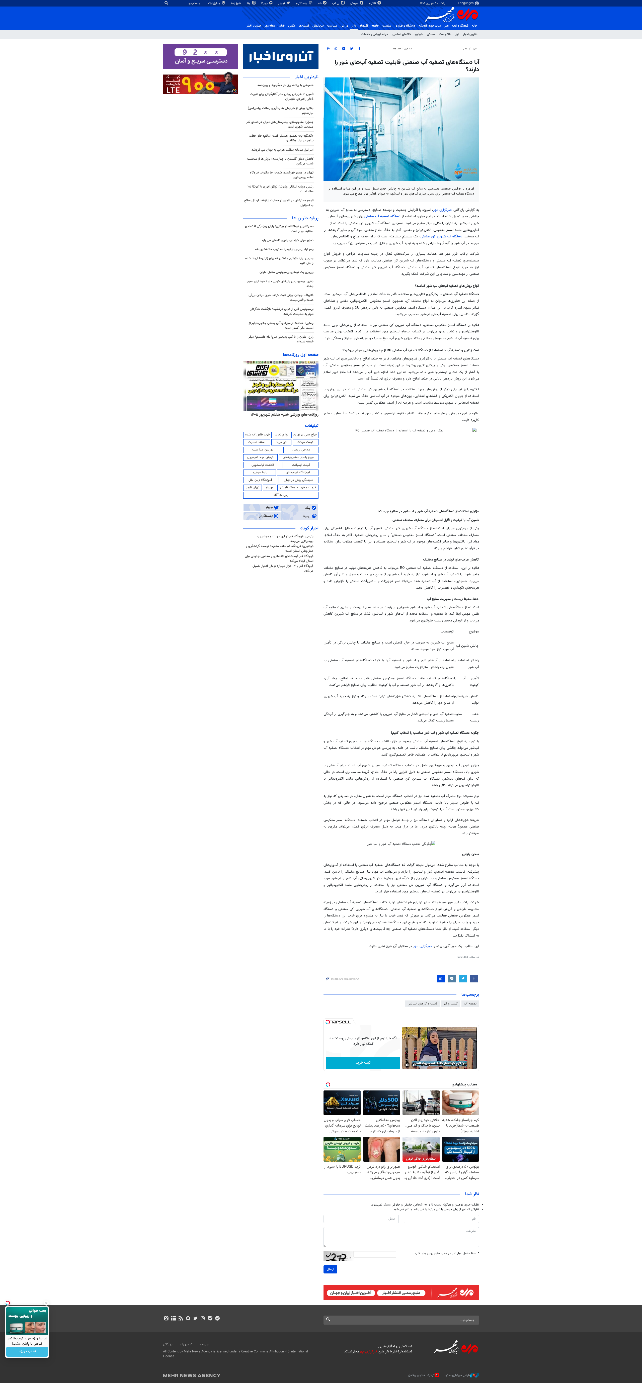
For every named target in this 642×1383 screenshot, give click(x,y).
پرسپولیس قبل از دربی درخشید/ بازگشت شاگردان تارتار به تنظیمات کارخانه (281, 311)
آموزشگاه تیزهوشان (298, 472)
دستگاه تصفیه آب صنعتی (383, 216)
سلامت (386, 25)
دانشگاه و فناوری (405, 25)
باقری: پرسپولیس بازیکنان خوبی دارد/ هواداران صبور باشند (280, 284)
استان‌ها (304, 25)
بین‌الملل (318, 25)
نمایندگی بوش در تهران (298, 480)
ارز (457, 34)
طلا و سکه (445, 34)
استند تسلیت (256, 442)
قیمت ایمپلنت (301, 465)
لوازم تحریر (281, 434)
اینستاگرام (302, 3)
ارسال (330, 1269)
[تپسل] (327, 1022)
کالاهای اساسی (401, 34)
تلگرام (373, 3)
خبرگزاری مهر (442, 210)
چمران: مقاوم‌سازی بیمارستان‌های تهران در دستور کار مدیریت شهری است (280, 124)
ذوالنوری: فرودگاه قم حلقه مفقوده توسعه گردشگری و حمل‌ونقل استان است (279, 549)
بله (320, 3)
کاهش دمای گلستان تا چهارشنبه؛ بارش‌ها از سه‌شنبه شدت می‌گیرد (280, 161)
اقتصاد (364, 25)
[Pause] (407, 1065)
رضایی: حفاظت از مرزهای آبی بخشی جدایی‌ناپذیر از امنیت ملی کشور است (281, 325)
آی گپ (336, 3)
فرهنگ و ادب (460, 25)
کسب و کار (451, 1003)
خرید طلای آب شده (257, 434)
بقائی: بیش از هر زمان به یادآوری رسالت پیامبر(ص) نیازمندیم (280, 111)
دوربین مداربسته (263, 449)
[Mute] (414, 1065)
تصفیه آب (470, 1003)
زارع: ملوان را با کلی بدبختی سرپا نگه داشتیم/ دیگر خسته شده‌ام (281, 339)
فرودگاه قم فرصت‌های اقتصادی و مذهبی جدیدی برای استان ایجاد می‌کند (279, 559)
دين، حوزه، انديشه (430, 25)
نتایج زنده (236, 3)
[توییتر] (195, 1318)
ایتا (249, 3)
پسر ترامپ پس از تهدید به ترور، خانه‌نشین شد (283, 249)
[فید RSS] (181, 1318)
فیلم (282, 25)
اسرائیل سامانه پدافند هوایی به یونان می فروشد (282, 149)
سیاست (332, 25)
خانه (474, 25)
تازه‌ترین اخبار (306, 77)
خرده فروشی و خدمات (374, 34)
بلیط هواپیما (259, 472)
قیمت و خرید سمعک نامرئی (298, 487)
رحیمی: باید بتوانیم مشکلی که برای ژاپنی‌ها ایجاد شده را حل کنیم (279, 261)
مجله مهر (269, 25)
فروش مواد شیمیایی (260, 457)
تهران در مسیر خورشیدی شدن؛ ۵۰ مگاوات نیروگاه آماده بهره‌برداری (281, 175)
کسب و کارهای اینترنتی (422, 1003)
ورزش (344, 25)
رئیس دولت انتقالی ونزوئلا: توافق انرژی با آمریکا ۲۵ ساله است (280, 189)
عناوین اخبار (470, 34)
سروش (354, 3)
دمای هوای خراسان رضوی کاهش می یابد (287, 240)
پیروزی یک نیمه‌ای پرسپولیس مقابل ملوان (286, 272)
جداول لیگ (214, 3)
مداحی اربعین (301, 449)
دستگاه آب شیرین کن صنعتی (442, 236)
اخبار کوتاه (309, 528)
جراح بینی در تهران (305, 434)
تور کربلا (281, 442)
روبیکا (264, 3)
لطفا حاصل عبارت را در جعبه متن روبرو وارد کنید (447, 1253)
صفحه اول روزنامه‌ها (300, 355)
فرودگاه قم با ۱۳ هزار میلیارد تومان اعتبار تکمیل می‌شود (283, 568)
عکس (291, 25)
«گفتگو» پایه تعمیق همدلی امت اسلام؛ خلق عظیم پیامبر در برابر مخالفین (281, 138)
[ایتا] (166, 1318)
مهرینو (270, 487)
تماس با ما (185, 1344)
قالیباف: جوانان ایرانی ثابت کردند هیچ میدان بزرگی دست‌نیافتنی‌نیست (281, 298)
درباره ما (204, 1344)
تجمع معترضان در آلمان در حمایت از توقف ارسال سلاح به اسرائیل (278, 203)
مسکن (431, 34)
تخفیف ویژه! (27, 1351)
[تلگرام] (217, 1318)
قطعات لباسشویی (263, 465)
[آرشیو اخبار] (173, 1318)
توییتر (282, 3)
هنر (446, 25)
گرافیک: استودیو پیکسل (421, 1375)
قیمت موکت (305, 442)
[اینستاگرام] (203, 1318)
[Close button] (46, 1303)
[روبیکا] (188, 1318)
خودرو (419, 34)
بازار (353, 25)
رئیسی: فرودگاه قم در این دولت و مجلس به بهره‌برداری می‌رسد (285, 539)
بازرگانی (168, 1344)
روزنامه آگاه (281, 495)
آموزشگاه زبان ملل (260, 480)
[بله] (210, 1318)
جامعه (375, 25)
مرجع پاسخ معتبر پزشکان (298, 457)
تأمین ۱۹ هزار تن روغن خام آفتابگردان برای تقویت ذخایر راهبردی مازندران (281, 97)
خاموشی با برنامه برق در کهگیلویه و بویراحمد (285, 85)
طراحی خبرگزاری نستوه (457, 1375)
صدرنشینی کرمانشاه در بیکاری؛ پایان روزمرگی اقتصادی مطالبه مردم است (279, 229)
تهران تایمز (252, 487)
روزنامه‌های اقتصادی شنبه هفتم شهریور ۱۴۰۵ (282, 415)
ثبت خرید (363, 1063)
